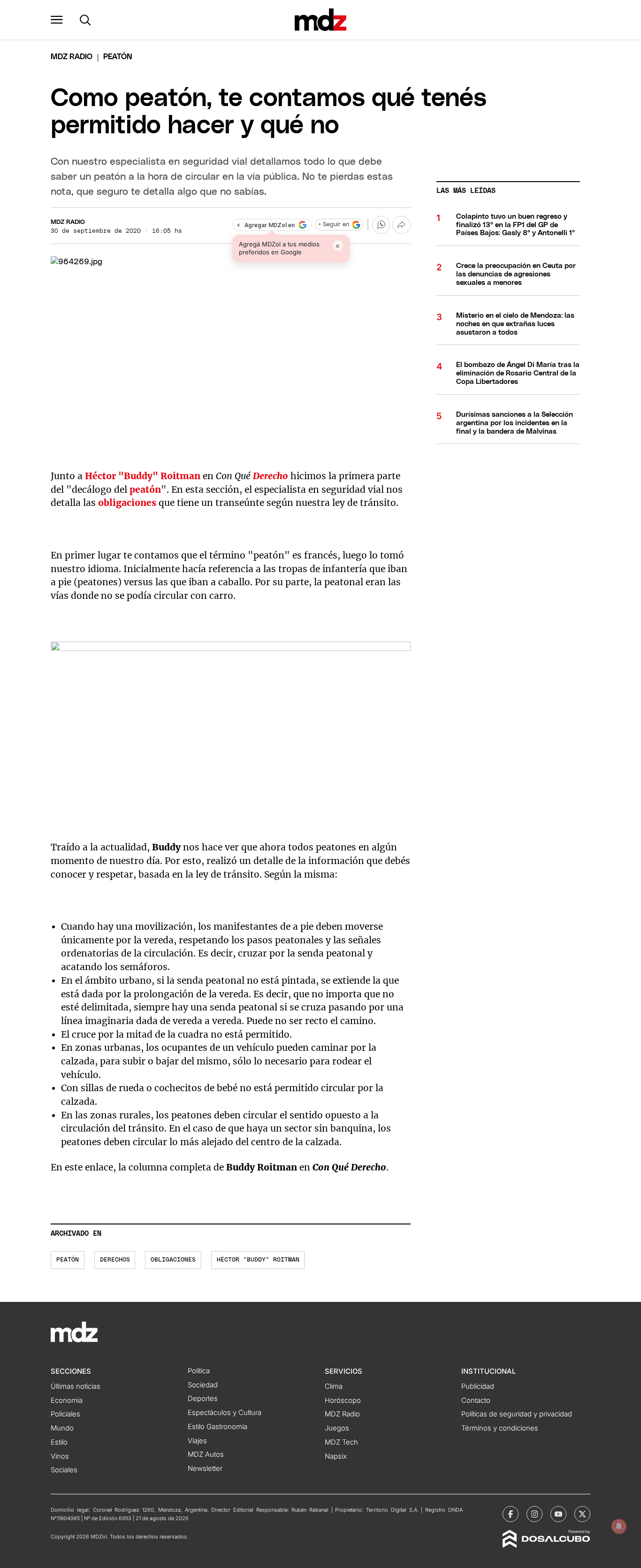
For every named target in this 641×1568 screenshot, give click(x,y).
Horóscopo (343, 1400)
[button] (57, 19)
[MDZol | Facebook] (510, 1514)
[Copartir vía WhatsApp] (381, 225)
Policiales (65, 1414)
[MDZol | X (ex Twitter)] (582, 1514)
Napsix (336, 1456)
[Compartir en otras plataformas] (401, 225)
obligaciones (127, 502)
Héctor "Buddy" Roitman (142, 476)
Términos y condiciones (499, 1428)
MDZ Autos (206, 1454)
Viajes (197, 1441)
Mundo (62, 1428)
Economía (67, 1400)
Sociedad (203, 1385)
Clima (334, 1386)
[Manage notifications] (618, 1526)
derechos (115, 1260)
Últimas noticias (75, 1386)
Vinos (60, 1456)
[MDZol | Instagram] (534, 1514)
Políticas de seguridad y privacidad (516, 1414)
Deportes (203, 1398)
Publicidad (477, 1386)
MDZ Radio (71, 57)
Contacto (475, 1400)
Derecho (270, 476)
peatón (145, 489)
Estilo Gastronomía (217, 1427)
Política (199, 1371)
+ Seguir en (333, 225)
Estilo (59, 1442)
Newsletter (205, 1468)
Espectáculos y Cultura (224, 1412)
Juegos (337, 1428)
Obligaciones (173, 1260)
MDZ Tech (341, 1442)
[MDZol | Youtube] (558, 1514)
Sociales (64, 1470)
